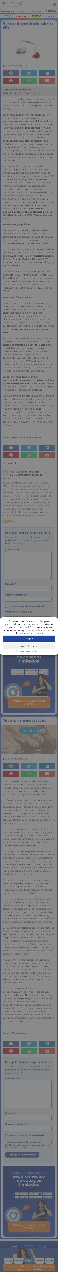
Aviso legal (36, 651)
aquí (23, 630)
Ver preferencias (29, 646)
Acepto (29, 638)
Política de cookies (23, 651)
